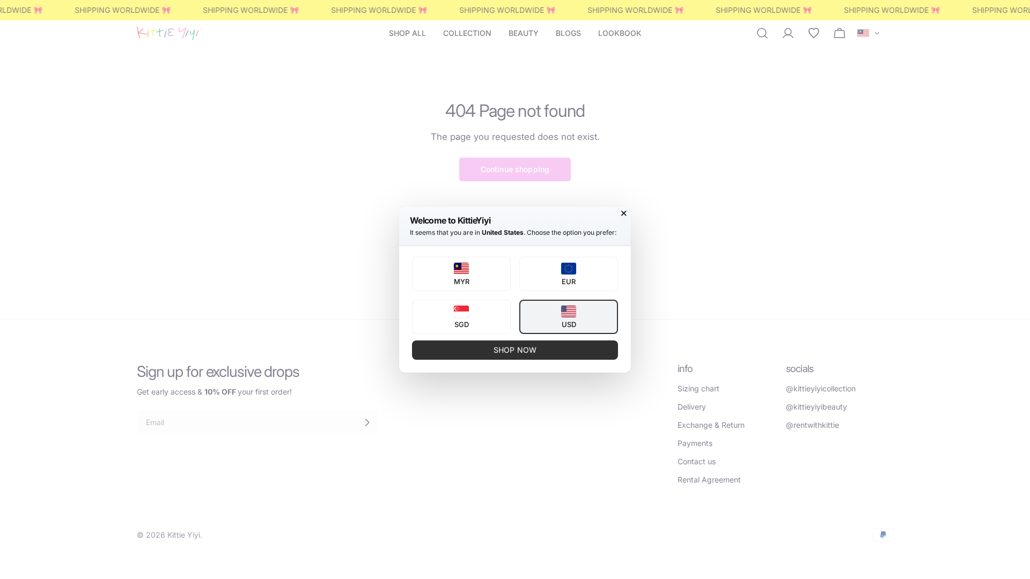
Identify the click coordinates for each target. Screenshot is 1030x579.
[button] (461, 274)
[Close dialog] (624, 213)
